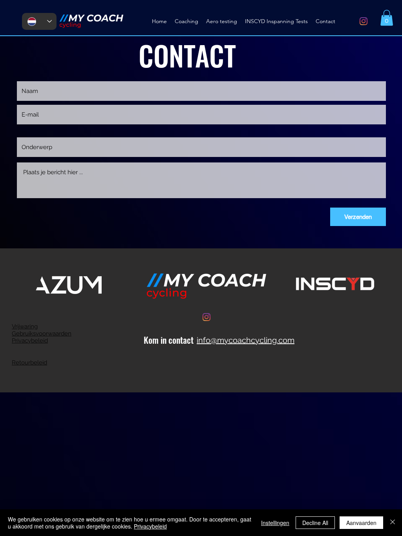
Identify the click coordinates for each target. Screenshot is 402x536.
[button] (386, 18)
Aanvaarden (361, 523)
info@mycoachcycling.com (245, 340)
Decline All (315, 523)
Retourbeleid (29, 362)
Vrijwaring (25, 326)
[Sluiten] (392, 523)
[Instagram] (363, 21)
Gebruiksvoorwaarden (41, 333)
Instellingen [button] (275, 523)
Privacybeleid (30, 340)
